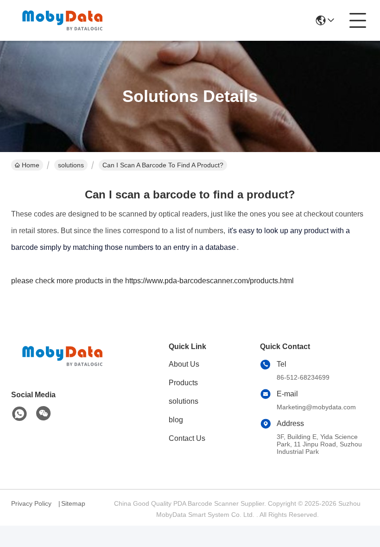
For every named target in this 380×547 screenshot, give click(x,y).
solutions (71, 165)
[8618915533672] (19, 414)
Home (30, 165)
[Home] (62, 367)
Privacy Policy (31, 503)
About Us (184, 364)
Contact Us (187, 438)
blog (176, 420)
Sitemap (73, 503)
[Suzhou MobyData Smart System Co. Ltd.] (62, 20)
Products (183, 383)
